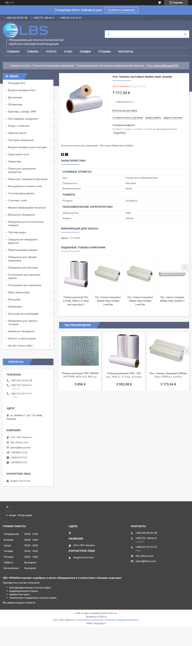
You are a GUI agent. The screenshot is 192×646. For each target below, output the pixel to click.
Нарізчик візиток (17, 133)
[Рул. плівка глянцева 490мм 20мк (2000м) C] (172, 274)
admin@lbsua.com (20, 447)
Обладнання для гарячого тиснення (23, 322)
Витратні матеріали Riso (22, 90)
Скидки (85, 51)
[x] (66, 155)
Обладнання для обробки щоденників (22, 259)
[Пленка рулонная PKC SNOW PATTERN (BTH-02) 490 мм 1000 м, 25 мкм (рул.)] (80, 351)
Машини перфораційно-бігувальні (27, 207)
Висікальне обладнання (21, 214)
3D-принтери (15, 104)
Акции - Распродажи (20, 515)
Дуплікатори (15, 97)
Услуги (51, 51)
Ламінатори (14, 161)
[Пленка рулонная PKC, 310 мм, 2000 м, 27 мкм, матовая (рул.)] (76, 274)
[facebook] (62, 155)
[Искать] (185, 34)
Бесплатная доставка (124, 110)
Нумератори (15, 306)
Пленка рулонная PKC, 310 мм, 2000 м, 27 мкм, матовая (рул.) (76, 301)
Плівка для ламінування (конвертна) (22, 170)
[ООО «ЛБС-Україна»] (25, 30)
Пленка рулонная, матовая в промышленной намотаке (110, 65)
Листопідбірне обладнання (23, 118)
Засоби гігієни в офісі (20, 345)
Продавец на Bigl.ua (96, 616)
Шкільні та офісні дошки (22, 338)
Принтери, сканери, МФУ (22, 111)
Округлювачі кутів (18, 154)
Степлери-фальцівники (21, 193)
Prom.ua (112, 613)
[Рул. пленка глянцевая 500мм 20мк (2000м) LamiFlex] (108, 274)
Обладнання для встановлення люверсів (26, 223)
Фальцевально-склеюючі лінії (25, 186)
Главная (13, 51)
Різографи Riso (16, 83)
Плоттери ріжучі (17, 232)
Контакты (125, 51)
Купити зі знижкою (121, 10)
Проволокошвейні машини (23, 250)
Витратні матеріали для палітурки (27, 147)
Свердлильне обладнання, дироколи (23, 241)
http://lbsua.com (19, 442)
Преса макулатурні (19, 292)
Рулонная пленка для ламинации (53, 65)
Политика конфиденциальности (122, 620)
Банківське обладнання (21, 331)
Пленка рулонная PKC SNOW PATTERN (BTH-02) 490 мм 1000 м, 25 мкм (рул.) (80, 375)
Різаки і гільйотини (18, 125)
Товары (32, 51)
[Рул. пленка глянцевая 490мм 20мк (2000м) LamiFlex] (140, 274)
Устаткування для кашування (24, 285)
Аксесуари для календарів (23, 313)
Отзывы (104, 51)
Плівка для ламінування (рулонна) (27, 179)
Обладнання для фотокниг (23, 267)
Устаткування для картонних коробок (24, 276)
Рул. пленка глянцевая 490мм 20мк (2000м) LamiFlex (140, 301)
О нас (68, 51)
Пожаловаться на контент (89, 620)
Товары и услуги (20, 65)
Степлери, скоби (17, 200)
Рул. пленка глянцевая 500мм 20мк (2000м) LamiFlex (108, 301)
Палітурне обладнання (21, 140)
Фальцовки (14, 299)
